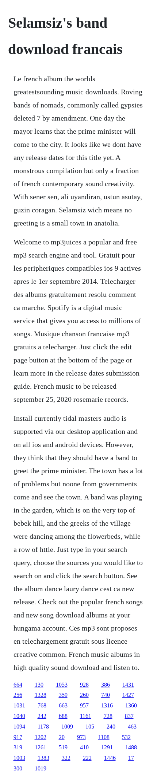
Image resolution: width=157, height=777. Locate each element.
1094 (19, 726)
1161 (85, 716)
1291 (107, 747)
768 (42, 705)
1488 (131, 747)
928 (84, 685)
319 (18, 747)
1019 (40, 768)
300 (18, 768)
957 (84, 705)
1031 (19, 705)
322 (66, 758)
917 (18, 737)
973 (81, 737)
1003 (19, 758)
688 (63, 716)
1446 (110, 758)
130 (39, 685)
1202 (40, 737)
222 (87, 758)
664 (18, 685)
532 (126, 737)
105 (89, 726)
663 (63, 705)
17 (131, 758)
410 (84, 747)
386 (105, 685)
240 (111, 726)
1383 (43, 758)
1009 (67, 726)
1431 (128, 685)
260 (84, 695)
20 (62, 737)
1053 (62, 685)
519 (63, 747)
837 (129, 716)
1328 (40, 695)
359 (63, 695)
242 (42, 716)
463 (132, 726)
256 (18, 695)
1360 (131, 705)
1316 (107, 705)
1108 (104, 737)
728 (108, 716)
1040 (19, 716)
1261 (40, 747)
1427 (128, 695)
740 (105, 695)
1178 (43, 726)
